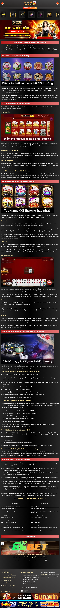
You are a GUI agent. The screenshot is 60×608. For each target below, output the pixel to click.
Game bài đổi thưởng (6, 46)
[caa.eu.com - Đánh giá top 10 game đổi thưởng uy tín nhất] (30, 3)
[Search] (57, 3)
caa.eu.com (44, 574)
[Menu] (2, 3)
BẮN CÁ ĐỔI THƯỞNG (9, 585)
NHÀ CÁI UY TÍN (7, 582)
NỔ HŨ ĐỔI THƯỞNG (8, 588)
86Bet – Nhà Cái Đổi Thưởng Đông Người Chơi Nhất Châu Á (30, 557)
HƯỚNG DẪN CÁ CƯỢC (9, 575)
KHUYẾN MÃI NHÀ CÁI (9, 577)
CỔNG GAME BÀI (7, 580)
